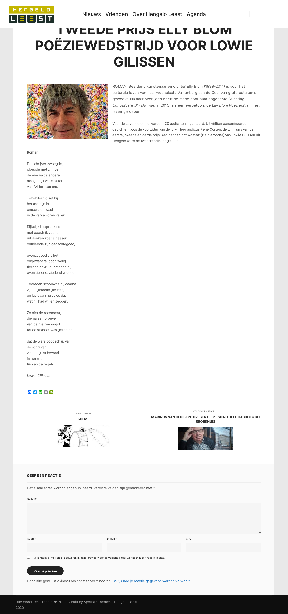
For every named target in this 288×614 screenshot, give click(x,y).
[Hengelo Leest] (31, 14)
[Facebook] (263, 14)
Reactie (33, 498)
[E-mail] (256, 14)
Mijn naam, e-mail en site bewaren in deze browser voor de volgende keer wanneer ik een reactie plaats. (99, 557)
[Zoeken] (242, 14)
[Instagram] (269, 14)
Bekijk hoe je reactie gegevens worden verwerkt (151, 581)
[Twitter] (276, 14)
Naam (31, 538)
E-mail (112, 538)
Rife (19, 602)
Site (188, 538)
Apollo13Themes (97, 602)
